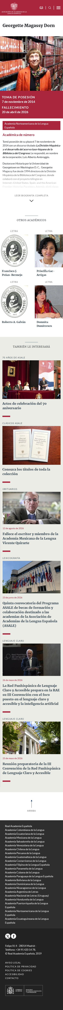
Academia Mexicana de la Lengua (23, 837)
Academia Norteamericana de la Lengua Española (26, 125)
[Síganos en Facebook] (13, 936)
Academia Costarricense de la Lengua (25, 860)
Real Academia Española (18, 826)
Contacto (11, 978)
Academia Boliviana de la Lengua (23, 880)
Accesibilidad (14, 974)
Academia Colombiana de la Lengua (24, 829)
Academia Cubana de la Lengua (22, 872)
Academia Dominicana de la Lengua (24, 884)
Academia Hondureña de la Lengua (24, 899)
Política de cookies (18, 970)
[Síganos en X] (7, 936)
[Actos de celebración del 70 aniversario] (31, 379)
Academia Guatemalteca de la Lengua (25, 857)
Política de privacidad (20, 966)
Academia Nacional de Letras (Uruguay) (27, 895)
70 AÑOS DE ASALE (13, 357)
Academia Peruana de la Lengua (22, 853)
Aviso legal (13, 963)
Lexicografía (11, 558)
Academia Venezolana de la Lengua (24, 845)
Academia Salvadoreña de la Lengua (24, 841)
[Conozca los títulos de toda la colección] (31, 445)
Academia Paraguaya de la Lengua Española (29, 876)
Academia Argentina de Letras (21, 891)
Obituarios (10, 489)
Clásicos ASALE (12, 423)
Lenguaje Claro (13, 641)
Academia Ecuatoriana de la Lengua (24, 833)
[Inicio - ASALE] (14, 7)
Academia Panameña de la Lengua (23, 868)
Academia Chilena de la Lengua (22, 849)
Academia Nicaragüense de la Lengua (25, 887)
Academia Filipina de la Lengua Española (27, 864)
